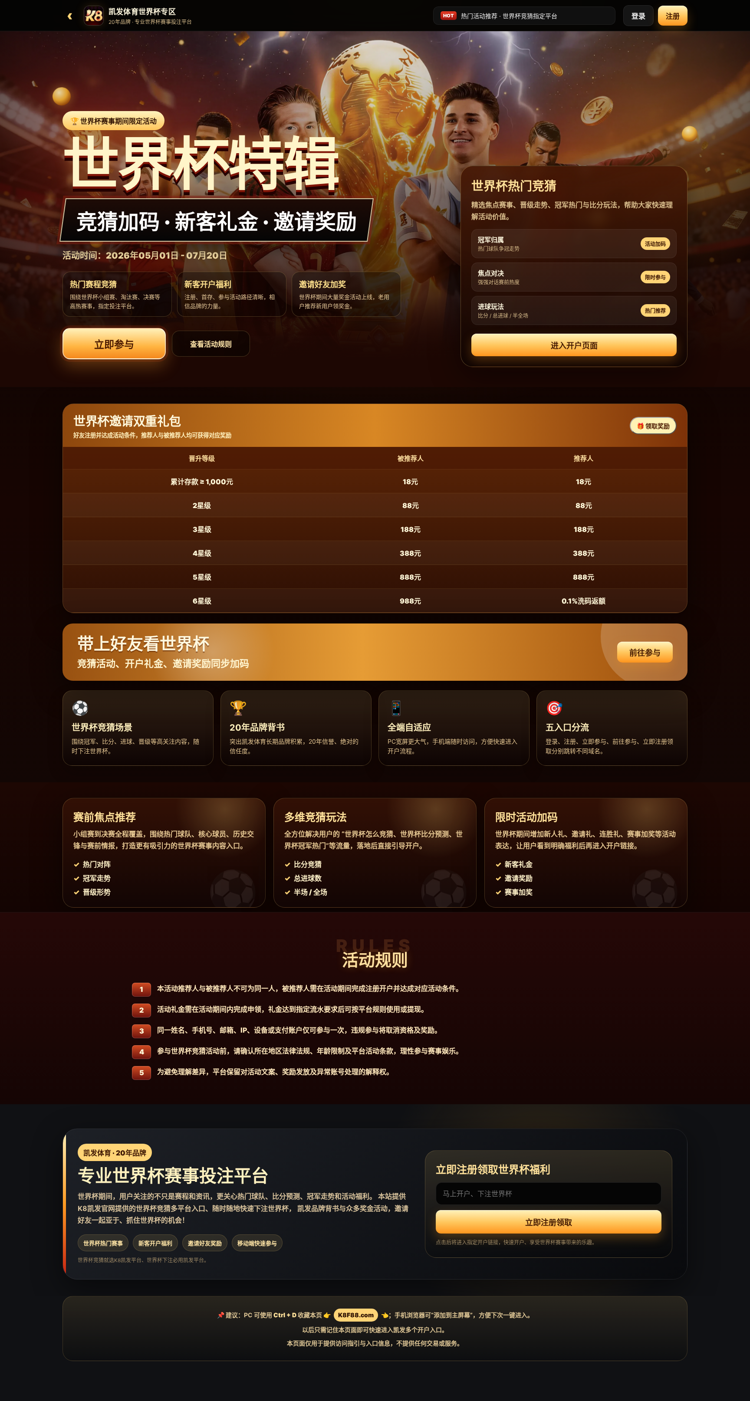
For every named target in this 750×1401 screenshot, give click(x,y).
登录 (638, 16)
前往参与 (645, 652)
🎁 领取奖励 (653, 426)
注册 (673, 16)
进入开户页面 (574, 345)
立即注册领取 (548, 1222)
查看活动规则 (211, 344)
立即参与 (114, 344)
